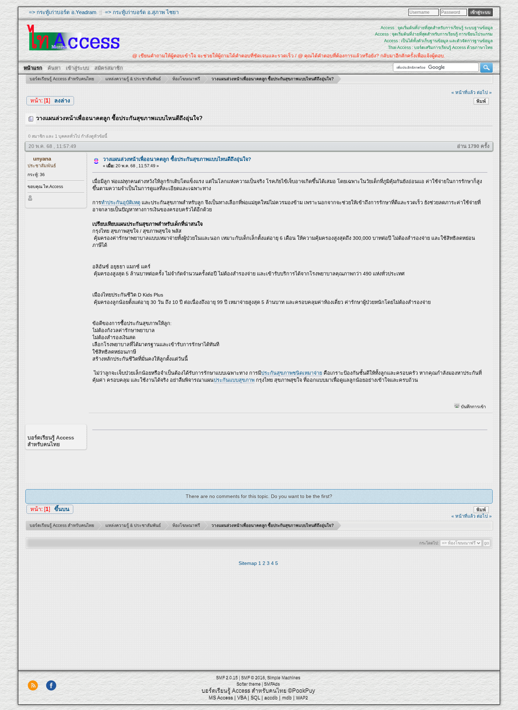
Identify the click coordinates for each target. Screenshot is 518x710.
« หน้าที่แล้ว (463, 92)
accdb (271, 697)
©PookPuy (301, 690)
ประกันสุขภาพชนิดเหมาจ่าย (291, 373)
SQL (255, 697)
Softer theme (248, 684)
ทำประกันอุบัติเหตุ (120, 202)
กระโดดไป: (429, 543)
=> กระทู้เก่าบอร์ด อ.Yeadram (63, 12)
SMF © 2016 (253, 677)
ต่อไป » (484, 92)
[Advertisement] (287, 454)
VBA (241, 697)
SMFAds (272, 684)
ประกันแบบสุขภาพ (234, 380)
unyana (42, 159)
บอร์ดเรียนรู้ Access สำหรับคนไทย (244, 690)
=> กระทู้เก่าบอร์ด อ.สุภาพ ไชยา (142, 12)
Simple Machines (283, 677)
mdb (287, 697)
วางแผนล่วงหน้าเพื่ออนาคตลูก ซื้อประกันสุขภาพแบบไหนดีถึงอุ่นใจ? (177, 159)
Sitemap (248, 563)
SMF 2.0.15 (227, 677)
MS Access (221, 697)
